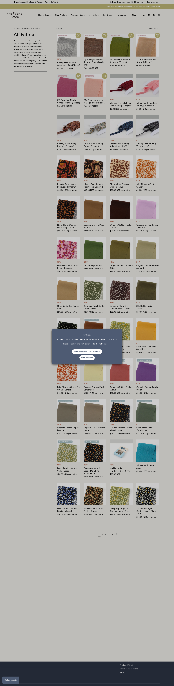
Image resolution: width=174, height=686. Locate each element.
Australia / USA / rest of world (87, 352)
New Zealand (87, 358)
